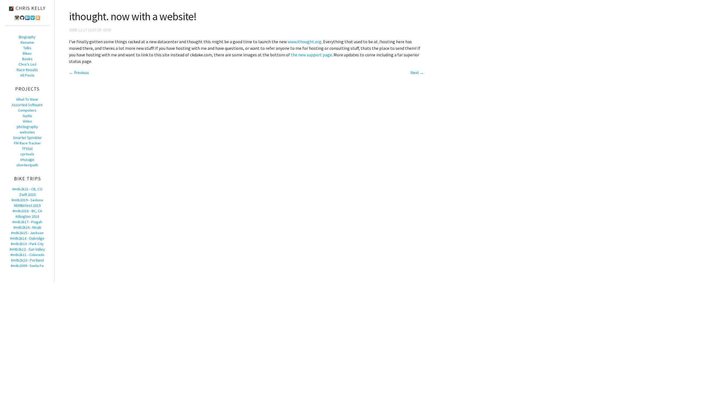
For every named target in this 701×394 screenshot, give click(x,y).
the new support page (311, 54)
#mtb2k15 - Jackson (27, 232)
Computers (27, 110)
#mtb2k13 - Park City (27, 243)
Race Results (27, 69)
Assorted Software (27, 104)
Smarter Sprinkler (27, 137)
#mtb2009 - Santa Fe (27, 265)
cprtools (27, 154)
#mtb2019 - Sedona (27, 200)
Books (27, 58)
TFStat (27, 148)
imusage (27, 159)
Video (27, 121)
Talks (27, 47)
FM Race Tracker (27, 143)
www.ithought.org (304, 41)
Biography (27, 36)
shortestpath (27, 165)
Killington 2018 (27, 216)
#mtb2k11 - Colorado (27, 254)
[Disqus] (246, 149)
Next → (417, 72)
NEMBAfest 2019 (27, 205)
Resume (27, 42)
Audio (27, 115)
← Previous (79, 72)
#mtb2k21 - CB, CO (27, 189)
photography (27, 126)
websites (27, 132)
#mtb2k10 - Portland (27, 260)
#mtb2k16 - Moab (27, 227)
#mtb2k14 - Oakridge (27, 238)
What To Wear (27, 99)
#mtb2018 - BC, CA (27, 210)
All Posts (27, 75)
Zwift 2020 (27, 194)
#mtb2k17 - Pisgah (27, 221)
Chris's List (27, 64)
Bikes (27, 53)
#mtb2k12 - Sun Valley (27, 249)
